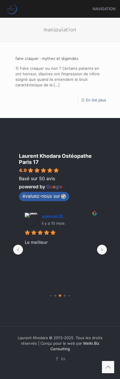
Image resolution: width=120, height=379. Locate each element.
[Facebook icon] (57, 358)
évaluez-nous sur (41, 196)
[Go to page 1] (55, 296)
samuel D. (53, 216)
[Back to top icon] (108, 367)
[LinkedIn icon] (63, 358)
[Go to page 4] (69, 295)
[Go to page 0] (50, 295)
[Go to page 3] (65, 296)
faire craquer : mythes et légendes (46, 58)
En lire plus (96, 100)
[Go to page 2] (60, 295)
